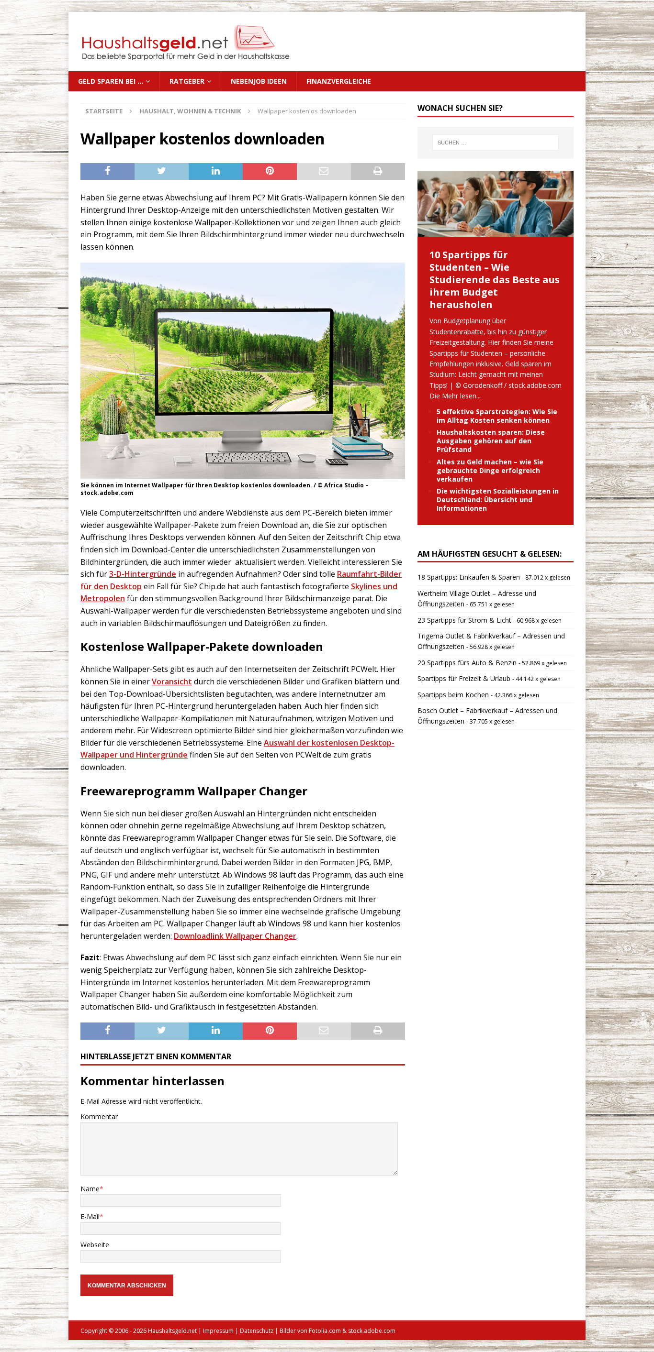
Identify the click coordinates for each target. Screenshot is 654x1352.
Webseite (94, 1244)
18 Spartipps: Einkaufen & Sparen (468, 577)
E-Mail (90, 1216)
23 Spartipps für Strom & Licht (464, 620)
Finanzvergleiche (338, 81)
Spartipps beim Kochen (453, 694)
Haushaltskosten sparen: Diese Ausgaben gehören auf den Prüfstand (491, 441)
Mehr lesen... (461, 395)
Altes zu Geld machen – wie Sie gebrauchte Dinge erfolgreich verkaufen (490, 470)
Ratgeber (186, 81)
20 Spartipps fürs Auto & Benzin (467, 662)
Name (90, 1188)
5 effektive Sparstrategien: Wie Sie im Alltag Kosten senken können (497, 416)
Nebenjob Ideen (259, 81)
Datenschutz (256, 1331)
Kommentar (99, 1116)
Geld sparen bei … (110, 81)
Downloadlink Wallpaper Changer (235, 936)
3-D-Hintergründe (142, 574)
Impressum (218, 1331)
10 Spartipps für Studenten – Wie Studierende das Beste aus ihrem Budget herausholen (494, 279)
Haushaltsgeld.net (172, 1331)
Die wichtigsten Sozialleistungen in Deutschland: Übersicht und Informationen (498, 499)
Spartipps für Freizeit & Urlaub (463, 678)
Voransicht (172, 681)
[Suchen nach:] (495, 142)
